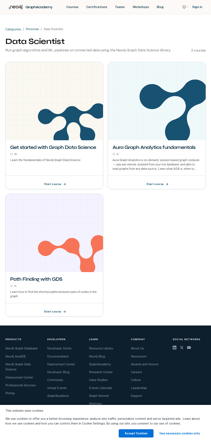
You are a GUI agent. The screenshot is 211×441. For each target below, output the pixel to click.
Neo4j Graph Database (21, 348)
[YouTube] (189, 347)
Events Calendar (100, 388)
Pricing (10, 393)
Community (55, 380)
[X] (182, 347)
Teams (120, 7)
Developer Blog (58, 372)
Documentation (58, 356)
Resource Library (101, 348)
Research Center (101, 372)
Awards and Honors (144, 364)
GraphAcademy (58, 395)
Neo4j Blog (97, 356)
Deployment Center (19, 377)
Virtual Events (57, 388)
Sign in (197, 7)
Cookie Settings (93, 423)
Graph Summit (99, 395)
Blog (160, 7)
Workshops (141, 7)
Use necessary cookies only (179, 433)
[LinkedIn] (174, 347)
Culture (136, 380)
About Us (137, 348)
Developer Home (59, 348)
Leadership (139, 388)
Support (136, 395)
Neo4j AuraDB (15, 356)
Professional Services (20, 385)
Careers (136, 372)
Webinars (95, 403)
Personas (32, 29)
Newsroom (139, 356)
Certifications (96, 7)
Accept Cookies (136, 433)
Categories (13, 29)
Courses (72, 7)
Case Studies (98, 380)
